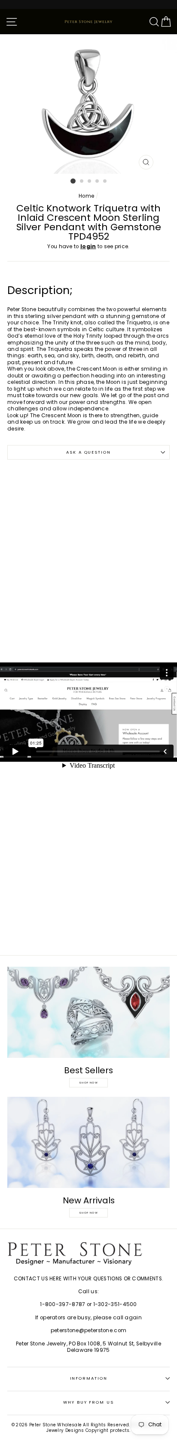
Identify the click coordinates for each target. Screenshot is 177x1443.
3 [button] (90, 181)
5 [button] (105, 181)
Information (88, 1378)
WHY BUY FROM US (88, 1402)
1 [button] (73, 181)
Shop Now (88, 1082)
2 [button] (82, 181)
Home (86, 196)
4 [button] (97, 181)
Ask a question (88, 452)
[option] (88, 104)
